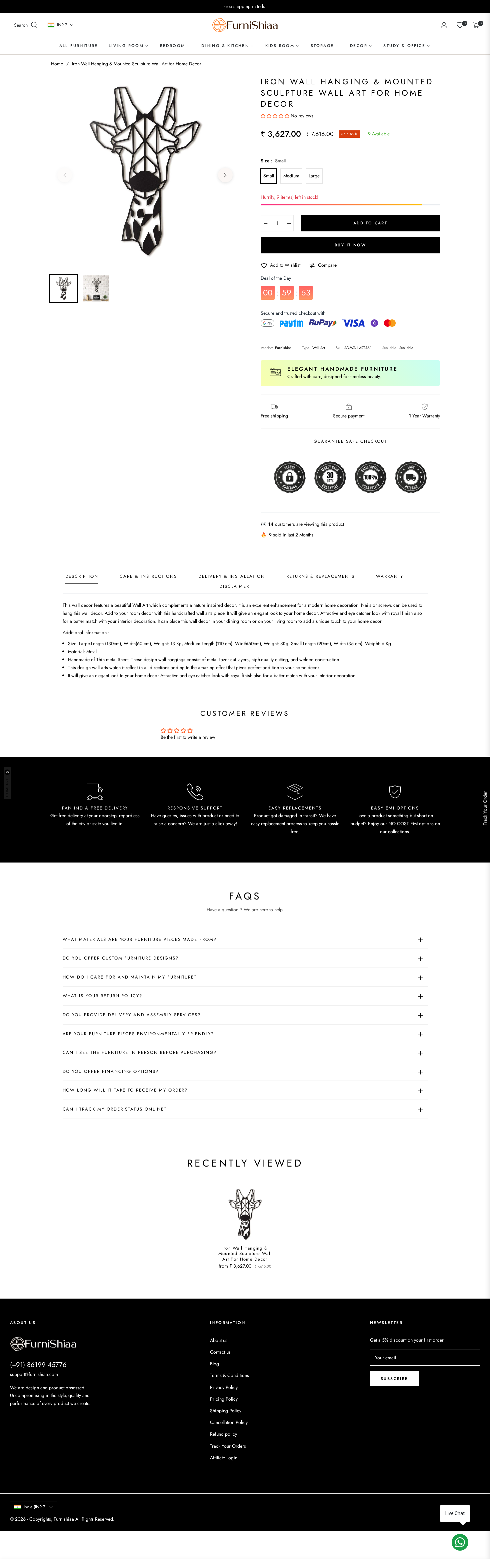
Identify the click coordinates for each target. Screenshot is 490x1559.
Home (57, 63)
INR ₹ (62, 25)
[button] (26, 25)
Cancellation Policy (229, 1422)
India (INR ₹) (35, 1507)
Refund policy (223, 1434)
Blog (214, 1363)
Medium (291, 175)
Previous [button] (64, 175)
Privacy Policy (224, 1387)
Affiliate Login (223, 1457)
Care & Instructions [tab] (148, 576)
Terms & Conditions (229, 1375)
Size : (273, 160)
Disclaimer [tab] (234, 586)
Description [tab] (81, 576)
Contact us (220, 1352)
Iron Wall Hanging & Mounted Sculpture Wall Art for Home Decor (245, 1254)
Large (314, 175)
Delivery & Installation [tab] (231, 576)
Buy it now (350, 245)
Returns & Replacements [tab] (320, 576)
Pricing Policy (224, 1399)
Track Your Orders (228, 1446)
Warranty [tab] (390, 576)
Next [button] (225, 175)
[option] (145, 171)
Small (268, 175)
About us (218, 1340)
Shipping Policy (225, 1410)
